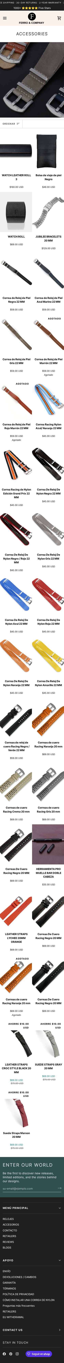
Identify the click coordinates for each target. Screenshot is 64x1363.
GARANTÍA (9, 1282)
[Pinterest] (10, 1353)
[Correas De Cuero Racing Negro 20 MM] (16, 844)
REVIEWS (8, 1242)
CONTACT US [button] (13, 1330)
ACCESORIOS (11, 1224)
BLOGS (7, 1247)
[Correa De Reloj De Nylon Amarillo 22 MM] (48, 657)
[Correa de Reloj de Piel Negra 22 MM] (16, 273)
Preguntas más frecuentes (19, 1305)
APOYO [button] (8, 1260)
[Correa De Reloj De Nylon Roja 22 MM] (48, 595)
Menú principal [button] (16, 1208)
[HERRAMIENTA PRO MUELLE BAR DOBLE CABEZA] (48, 844)
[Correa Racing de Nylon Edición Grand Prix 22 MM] (16, 465)
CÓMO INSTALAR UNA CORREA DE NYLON (28, 1300)
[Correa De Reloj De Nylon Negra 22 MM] (48, 465)
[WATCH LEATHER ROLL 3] (16, 151)
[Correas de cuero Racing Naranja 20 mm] (48, 718)
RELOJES (8, 1219)
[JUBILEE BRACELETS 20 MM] (48, 212)
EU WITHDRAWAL (13, 1317)
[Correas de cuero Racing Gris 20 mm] (48, 783)
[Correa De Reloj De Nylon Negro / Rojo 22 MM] (16, 530)
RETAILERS (9, 1236)
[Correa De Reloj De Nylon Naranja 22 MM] (16, 657)
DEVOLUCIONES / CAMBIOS (19, 1277)
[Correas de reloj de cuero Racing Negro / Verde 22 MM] (16, 718)
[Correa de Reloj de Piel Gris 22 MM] (16, 335)
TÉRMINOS (9, 1288)
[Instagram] (17, 1353)
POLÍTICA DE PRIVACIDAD (18, 1294)
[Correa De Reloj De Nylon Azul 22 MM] (16, 595)
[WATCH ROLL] (16, 212)
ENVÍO (6, 1271)
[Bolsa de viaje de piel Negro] (48, 151)
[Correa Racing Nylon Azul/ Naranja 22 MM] (48, 400)
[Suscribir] (58, 1188)
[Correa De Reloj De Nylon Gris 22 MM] (48, 530)
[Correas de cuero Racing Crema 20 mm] (16, 783)
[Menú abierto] (8, 18)
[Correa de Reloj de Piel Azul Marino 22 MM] (48, 273)
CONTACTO (10, 1230)
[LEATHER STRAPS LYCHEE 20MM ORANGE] (16, 910)
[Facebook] (4, 1353)
